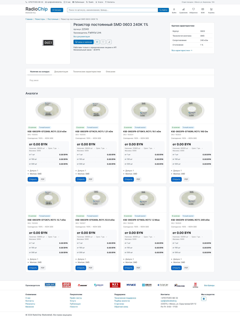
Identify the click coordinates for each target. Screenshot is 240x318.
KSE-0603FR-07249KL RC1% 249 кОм (190, 220)
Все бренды (209, 285)
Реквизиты (30, 304)
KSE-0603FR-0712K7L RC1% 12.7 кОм (47, 220)
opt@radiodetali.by (54, 2)
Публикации (79, 2)
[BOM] (202, 9)
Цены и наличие (84, 42)
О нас (68, 2)
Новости (74, 307)
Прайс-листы (76, 298)
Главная (29, 19)
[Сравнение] (183, 9)
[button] (174, 9)
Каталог (58, 10)
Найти (164, 10)
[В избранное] (103, 42)
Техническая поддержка (125, 298)
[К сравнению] (109, 42)
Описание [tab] (110, 71)
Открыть (33, 179)
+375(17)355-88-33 (35, 2)
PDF (42, 179)
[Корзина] (211, 9)
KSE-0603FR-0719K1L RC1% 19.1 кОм (142, 131)
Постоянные (53, 19)
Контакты (111, 2)
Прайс (91, 2)
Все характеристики (181, 50)
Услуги (100, 2)
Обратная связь (121, 307)
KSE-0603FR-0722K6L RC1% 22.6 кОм (47, 131)
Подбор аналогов (122, 301)
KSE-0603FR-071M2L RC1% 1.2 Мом (141, 220)
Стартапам (119, 304)
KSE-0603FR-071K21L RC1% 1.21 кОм (94, 131)
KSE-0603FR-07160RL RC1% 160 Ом (189, 131)
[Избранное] (193, 9)
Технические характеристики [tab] (87, 71)
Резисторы (40, 19)
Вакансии (30, 307)
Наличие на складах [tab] (39, 71)
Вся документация (82, 36)
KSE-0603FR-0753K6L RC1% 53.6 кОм (95, 220)
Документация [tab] (61, 71)
